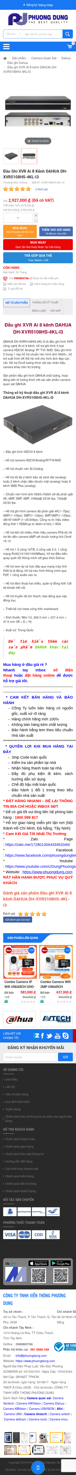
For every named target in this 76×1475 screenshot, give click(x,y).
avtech (65, 1414)
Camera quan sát (39, 1398)
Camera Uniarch (35, 1414)
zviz (44, 1419)
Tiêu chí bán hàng (16, 1094)
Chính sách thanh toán (20, 1139)
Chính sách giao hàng (19, 1146)
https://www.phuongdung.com (35, 1361)
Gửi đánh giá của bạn (17, 919)
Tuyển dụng (12, 1109)
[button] (20, 231)
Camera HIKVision (28, 1403)
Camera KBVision (14, 1408)
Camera (55, 1414)
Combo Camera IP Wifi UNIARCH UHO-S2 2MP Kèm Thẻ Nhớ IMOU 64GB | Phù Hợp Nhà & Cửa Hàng (19, 984)
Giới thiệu (11, 1079)
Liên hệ (10, 1087)
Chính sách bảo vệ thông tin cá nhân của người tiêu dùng (38, 1119)
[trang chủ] (5, 58)
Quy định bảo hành (17, 1101)
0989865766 (21, 278)
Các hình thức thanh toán (22, 1169)
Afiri (60, 1408)
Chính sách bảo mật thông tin (24, 1154)
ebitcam (21, 1419)
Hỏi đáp (55, 310)
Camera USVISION (41, 1408)
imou (64, 1419)
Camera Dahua (53, 1403)
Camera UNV (13, 1414)
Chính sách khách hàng (20, 1191)
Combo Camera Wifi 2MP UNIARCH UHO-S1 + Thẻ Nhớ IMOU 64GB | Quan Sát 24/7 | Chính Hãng (55, 984)
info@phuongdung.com (31, 1355)
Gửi (65, 1057)
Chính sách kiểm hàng (19, 1176)
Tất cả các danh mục (14, 33)
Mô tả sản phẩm (16, 302)
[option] (38, 111)
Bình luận (39, 310)
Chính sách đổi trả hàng (20, 1183)
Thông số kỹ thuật (45, 302)
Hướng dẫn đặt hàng (19, 1161)
